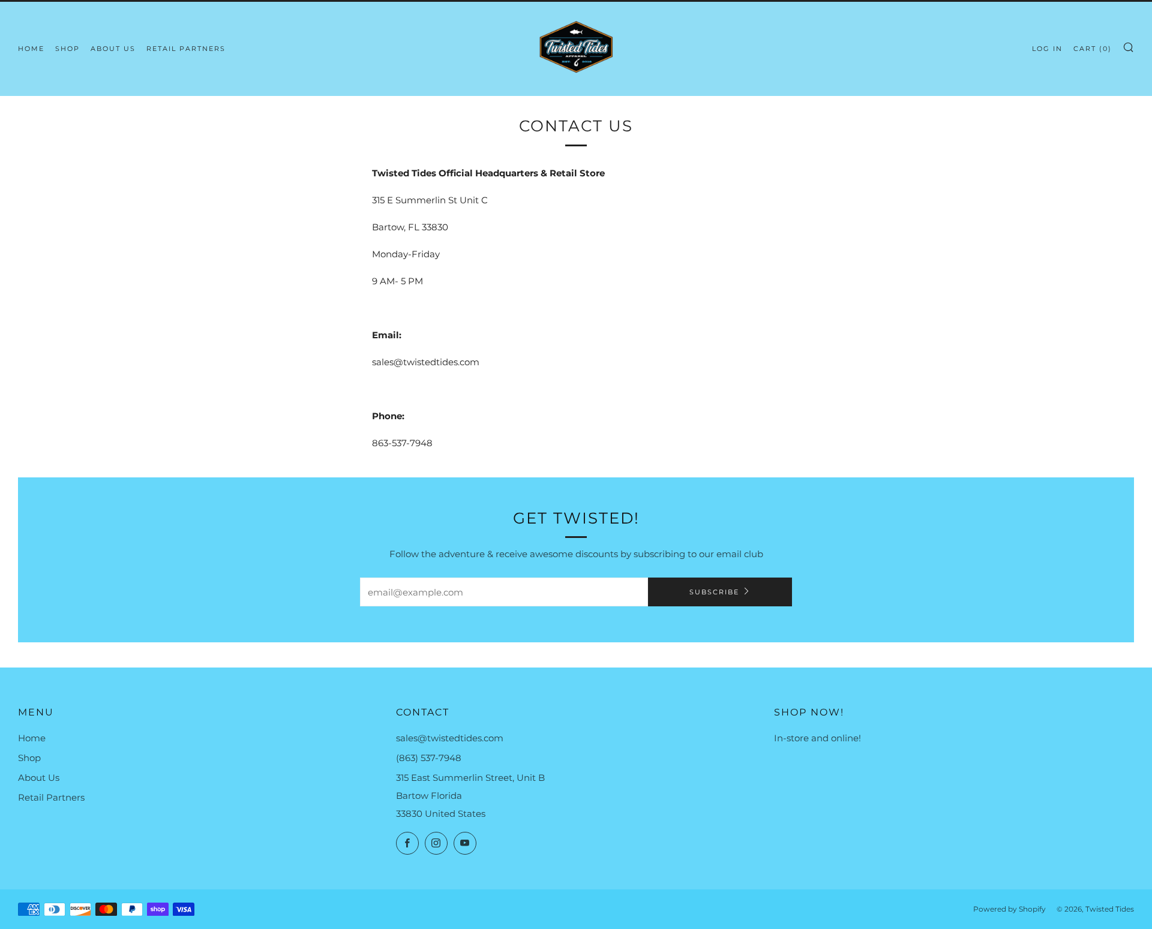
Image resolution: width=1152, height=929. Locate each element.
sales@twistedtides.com (449, 738)
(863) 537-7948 (428, 757)
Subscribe (714, 592)
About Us (113, 48)
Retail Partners (186, 48)
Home (31, 48)
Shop (67, 48)
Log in (1047, 48)
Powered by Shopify (1009, 908)
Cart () (1092, 48)
